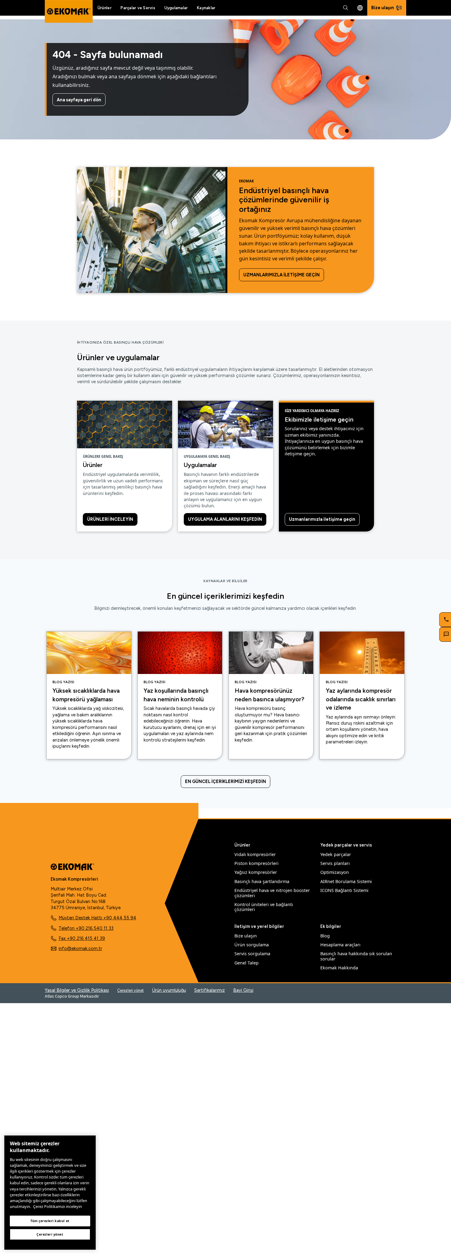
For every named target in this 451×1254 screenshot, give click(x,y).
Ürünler (105, 8)
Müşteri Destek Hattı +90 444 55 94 (97, 918)
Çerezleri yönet (130, 990)
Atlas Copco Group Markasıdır (72, 996)
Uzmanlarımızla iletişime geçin (281, 275)
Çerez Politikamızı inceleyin (57, 1206)
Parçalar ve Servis (138, 8)
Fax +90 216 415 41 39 (82, 938)
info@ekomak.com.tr (80, 948)
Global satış (360, 8)
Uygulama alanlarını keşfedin (225, 519)
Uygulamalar (176, 8)
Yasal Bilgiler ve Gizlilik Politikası (77, 990)
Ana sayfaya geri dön (79, 100)
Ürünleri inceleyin (110, 519)
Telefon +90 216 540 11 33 (86, 928)
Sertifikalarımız (209, 990)
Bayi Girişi (243, 990)
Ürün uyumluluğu (169, 990)
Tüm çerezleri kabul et (50, 1221)
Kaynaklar (206, 8)
